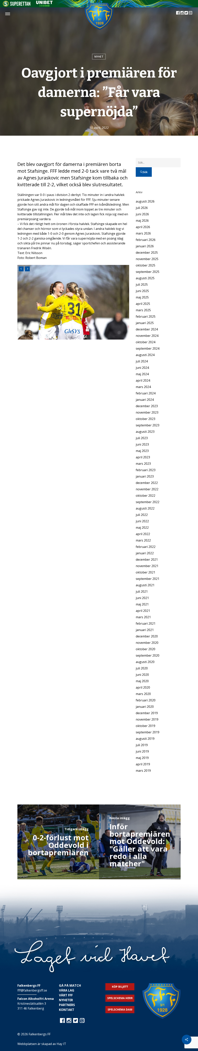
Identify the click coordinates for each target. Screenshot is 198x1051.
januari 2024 (145, 399)
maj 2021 (142, 604)
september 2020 (147, 655)
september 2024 (147, 348)
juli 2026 (142, 208)
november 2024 (147, 336)
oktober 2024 (145, 342)
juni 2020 (142, 675)
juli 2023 (142, 438)
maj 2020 (142, 681)
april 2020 (143, 687)
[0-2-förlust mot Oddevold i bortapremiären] (58, 841)
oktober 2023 (145, 419)
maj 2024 (142, 374)
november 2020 (147, 643)
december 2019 (147, 713)
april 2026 (143, 227)
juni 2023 (142, 444)
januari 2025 (145, 323)
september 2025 (147, 272)
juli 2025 (142, 284)
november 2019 (147, 719)
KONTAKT (66, 1010)
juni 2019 (142, 751)
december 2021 (147, 559)
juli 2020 (142, 668)
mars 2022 (143, 540)
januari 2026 (145, 246)
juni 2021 (142, 598)
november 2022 (147, 489)
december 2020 (147, 636)
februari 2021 (145, 623)
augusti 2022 (145, 508)
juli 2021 (142, 591)
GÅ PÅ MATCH (70, 985)
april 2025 (143, 304)
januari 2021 (145, 630)
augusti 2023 (145, 431)
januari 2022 (145, 553)
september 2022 (147, 502)
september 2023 (147, 425)
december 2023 (147, 406)
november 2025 (147, 259)
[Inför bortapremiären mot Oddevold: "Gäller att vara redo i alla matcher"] (140, 841)
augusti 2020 (145, 662)
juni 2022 (142, 521)
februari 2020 (145, 700)
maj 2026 (142, 220)
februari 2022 (145, 547)
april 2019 (143, 764)
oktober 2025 (145, 265)
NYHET (98, 56)
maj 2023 (142, 451)
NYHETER (66, 1000)
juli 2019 (142, 745)
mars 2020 (143, 694)
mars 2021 (143, 617)
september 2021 (147, 579)
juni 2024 (142, 368)
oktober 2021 (145, 572)
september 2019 (147, 732)
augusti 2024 (145, 355)
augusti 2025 (145, 278)
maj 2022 (142, 527)
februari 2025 (145, 316)
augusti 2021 (145, 585)
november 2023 (147, 412)
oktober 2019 (145, 726)
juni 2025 (142, 291)
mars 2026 (143, 233)
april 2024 (143, 380)
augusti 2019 (145, 738)
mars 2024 (143, 387)
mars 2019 (143, 770)
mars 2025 (143, 310)
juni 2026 (142, 214)
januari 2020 (145, 706)
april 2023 (143, 457)
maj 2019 (142, 758)
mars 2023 (143, 463)
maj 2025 (142, 297)
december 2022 (147, 483)
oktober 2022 (145, 495)
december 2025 (147, 252)
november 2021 (147, 566)
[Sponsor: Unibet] (44, 5)
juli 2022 (142, 515)
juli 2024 (142, 361)
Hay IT (61, 1044)
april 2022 (143, 534)
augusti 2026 (145, 201)
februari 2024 (145, 393)
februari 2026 (145, 240)
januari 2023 (145, 476)
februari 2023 (145, 470)
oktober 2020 (145, 649)
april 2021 (143, 611)
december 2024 (147, 329)
